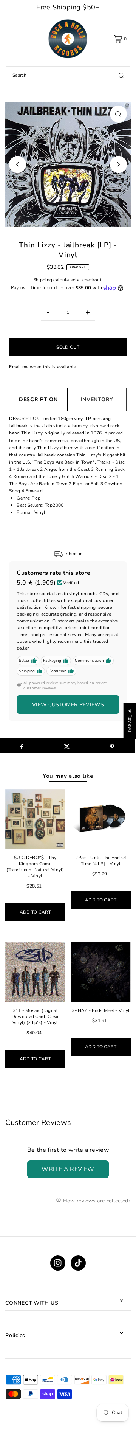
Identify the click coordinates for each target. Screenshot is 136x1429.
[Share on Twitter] (67, 745)
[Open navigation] (12, 38)
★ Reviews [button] (130, 720)
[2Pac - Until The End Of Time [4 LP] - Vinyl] (101, 819)
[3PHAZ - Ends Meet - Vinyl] (101, 972)
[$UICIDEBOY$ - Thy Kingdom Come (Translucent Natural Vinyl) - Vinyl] (35, 819)
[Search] (121, 75)
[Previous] (17, 164)
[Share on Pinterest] (112, 745)
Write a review (68, 1169)
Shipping (42, 280)
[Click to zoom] (118, 114)
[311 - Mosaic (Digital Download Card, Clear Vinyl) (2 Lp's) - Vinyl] (35, 972)
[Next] (118, 164)
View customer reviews (68, 704)
